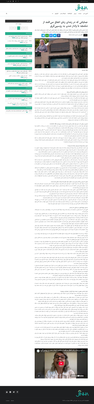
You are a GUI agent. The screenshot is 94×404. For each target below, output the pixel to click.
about (12, 400)
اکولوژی (56, 13)
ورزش (75, 13)
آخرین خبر (85, 13)
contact (7, 400)
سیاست (79, 13)
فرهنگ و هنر (63, 13)
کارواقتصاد (70, 13)
